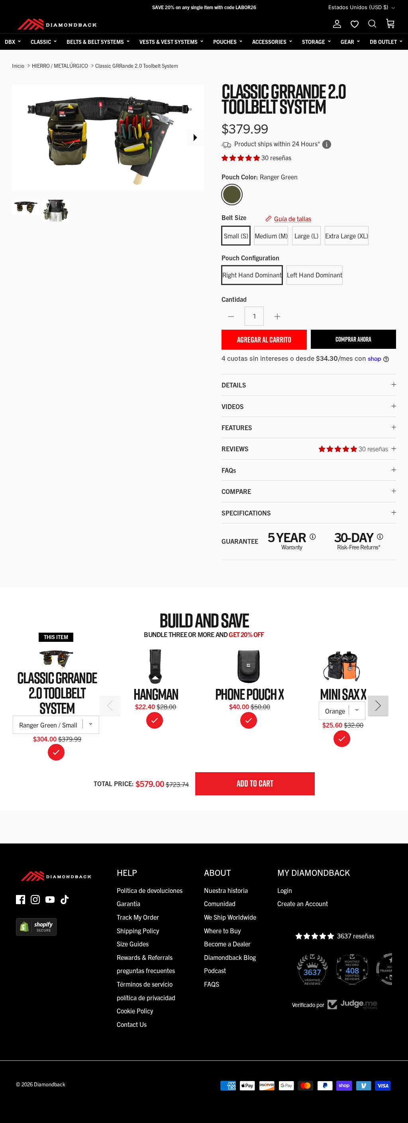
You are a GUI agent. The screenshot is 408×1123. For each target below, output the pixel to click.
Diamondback (49, 1084)
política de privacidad (146, 997)
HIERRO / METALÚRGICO (60, 65)
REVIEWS (305, 448)
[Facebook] (20, 899)
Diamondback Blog (230, 957)
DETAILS (234, 385)
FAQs (229, 470)
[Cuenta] (335, 24)
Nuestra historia (226, 890)
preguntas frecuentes (146, 970)
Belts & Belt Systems (95, 41)
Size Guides (133, 944)
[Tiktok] (64, 899)
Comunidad (219, 903)
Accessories (269, 41)
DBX (10, 41)
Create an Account (302, 903)
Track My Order (138, 917)
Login (284, 890)
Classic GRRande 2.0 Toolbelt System (136, 65)
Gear (347, 41)
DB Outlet (383, 41)
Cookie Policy (135, 1011)
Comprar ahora (353, 339)
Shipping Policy (138, 930)
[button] (241, 157)
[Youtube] (50, 899)
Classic (41, 41)
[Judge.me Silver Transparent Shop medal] (354, 969)
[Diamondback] (57, 23)
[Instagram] (35, 899)
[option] (108, 137)
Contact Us (132, 1024)
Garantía (128, 903)
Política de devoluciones (149, 890)
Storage (313, 41)
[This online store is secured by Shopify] (36, 933)
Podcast (215, 970)
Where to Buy (222, 930)
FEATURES (237, 427)
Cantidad (234, 299)
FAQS (211, 984)
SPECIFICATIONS (246, 513)
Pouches (225, 41)
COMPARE (236, 491)
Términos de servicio (145, 984)
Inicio (18, 65)
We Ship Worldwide (230, 917)
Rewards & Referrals (145, 957)
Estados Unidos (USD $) (358, 7)
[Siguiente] (195, 137)
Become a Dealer (227, 944)
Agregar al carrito (264, 339)
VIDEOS (233, 406)
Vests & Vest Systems (168, 41)
